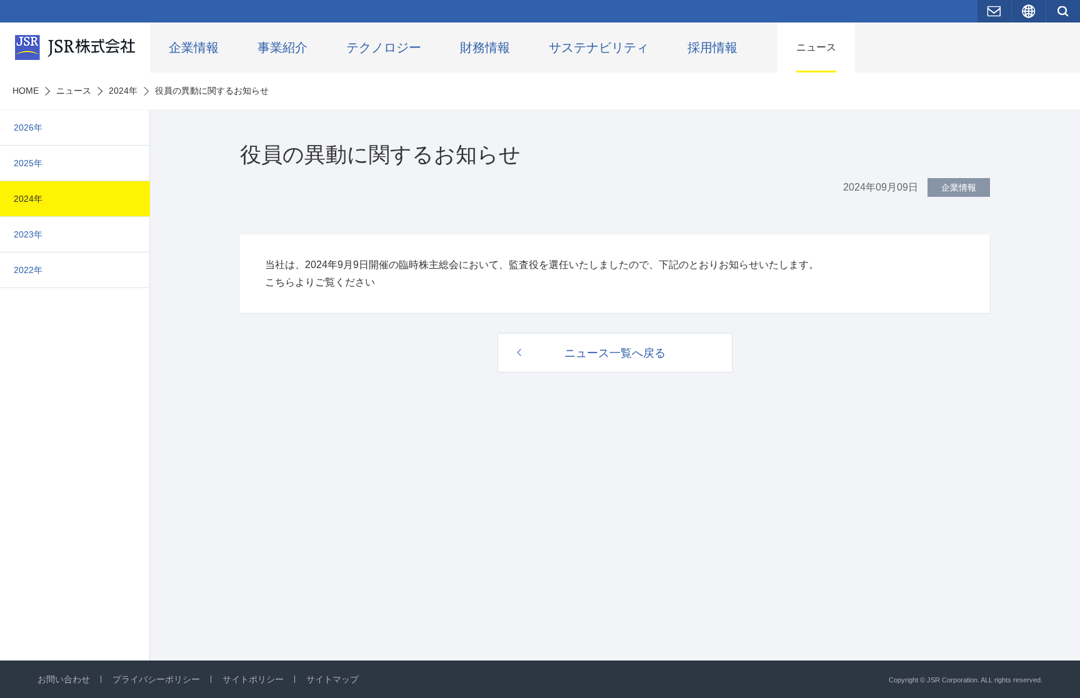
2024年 (28, 199)
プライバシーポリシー (156, 679)
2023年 (28, 234)
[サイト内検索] (1063, 11)
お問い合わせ (64, 679)
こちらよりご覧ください (320, 282)
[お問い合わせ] (994, 11)
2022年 (28, 270)
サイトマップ (332, 679)
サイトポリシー (253, 679)
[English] (1029, 11)
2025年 (28, 163)
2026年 (28, 127)
